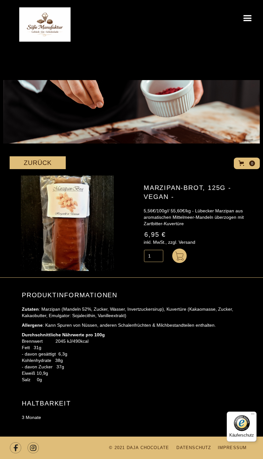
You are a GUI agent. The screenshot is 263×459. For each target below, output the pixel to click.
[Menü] (253, 415)
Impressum (232, 447)
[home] (35, 21)
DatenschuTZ (193, 447)
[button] (247, 19)
